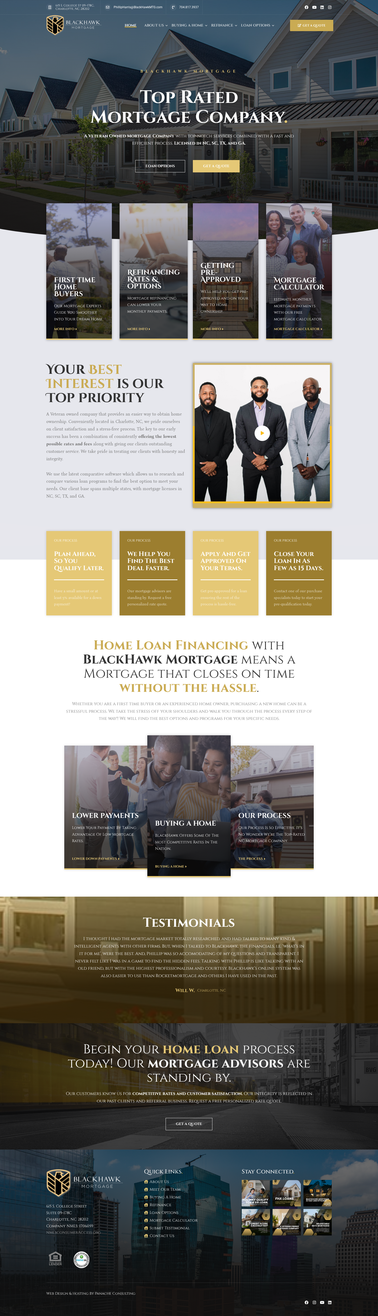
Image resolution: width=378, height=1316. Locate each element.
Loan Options (255, 25)
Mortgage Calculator (299, 284)
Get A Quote (216, 166)
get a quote (314, 25)
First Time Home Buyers (74, 287)
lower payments (105, 815)
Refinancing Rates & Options (153, 279)
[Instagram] (330, 7)
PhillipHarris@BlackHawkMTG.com (138, 7)
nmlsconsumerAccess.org (73, 1232)
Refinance (222, 25)
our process (264, 815)
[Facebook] (307, 7)
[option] (189, 958)
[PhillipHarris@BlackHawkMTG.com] (107, 7)
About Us (154, 25)
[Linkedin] (322, 7)
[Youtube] (314, 7)
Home (131, 25)
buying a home (185, 823)
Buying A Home (187, 25)
